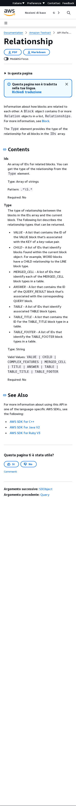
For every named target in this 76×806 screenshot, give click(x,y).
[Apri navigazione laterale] (6, 23)
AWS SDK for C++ (22, 422)
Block (45, 121)
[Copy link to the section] (4, 149)
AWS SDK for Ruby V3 (25, 433)
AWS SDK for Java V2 (25, 427)
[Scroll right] (58, 13)
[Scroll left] (22, 13)
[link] (64, 33)
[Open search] (68, 13)
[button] (18, 73)
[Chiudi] (66, 84)
